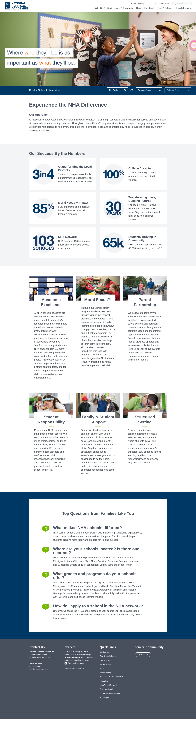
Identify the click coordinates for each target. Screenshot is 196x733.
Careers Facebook (75, 663)
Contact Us (164, 4)
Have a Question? (145, 8)
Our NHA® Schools (108, 656)
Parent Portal (105, 664)
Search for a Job (183, 8)
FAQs (102, 668)
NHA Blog (104, 681)
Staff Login (104, 697)
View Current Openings (74, 668)
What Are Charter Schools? (111, 677)
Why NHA (100, 8)
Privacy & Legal (106, 689)
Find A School (164, 8)
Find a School (105, 660)
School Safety (105, 673)
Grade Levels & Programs (120, 8)
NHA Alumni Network (108, 685)
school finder (125, 564)
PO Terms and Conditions (110, 693)
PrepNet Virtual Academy (96, 589)
